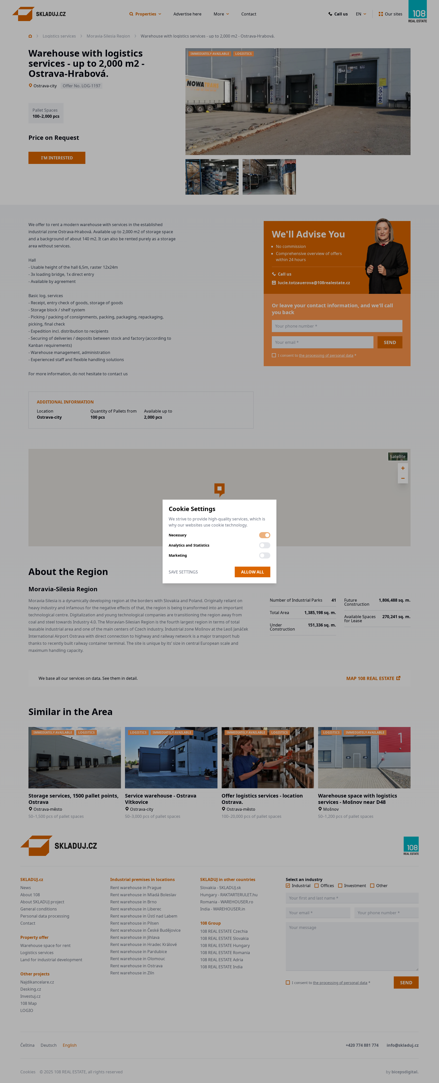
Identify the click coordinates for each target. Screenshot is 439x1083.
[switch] (264, 535)
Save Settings (183, 572)
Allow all (252, 572)
